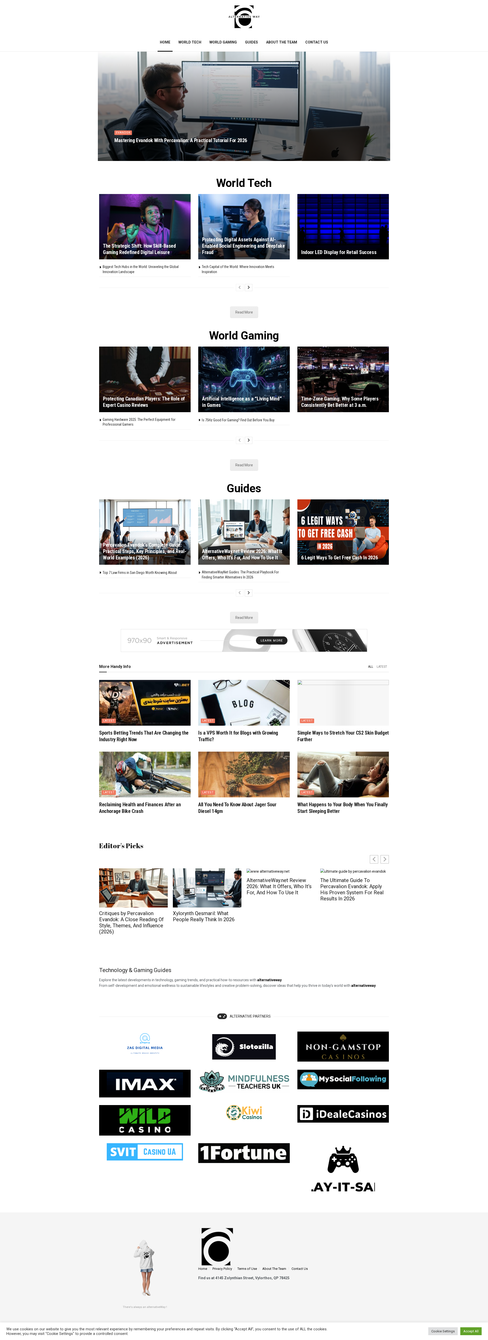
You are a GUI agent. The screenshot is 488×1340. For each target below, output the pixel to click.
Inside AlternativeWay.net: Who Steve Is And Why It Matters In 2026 (349, 919)
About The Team (281, 42)
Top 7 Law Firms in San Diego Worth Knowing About (140, 573)
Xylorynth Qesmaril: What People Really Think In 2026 (130, 916)
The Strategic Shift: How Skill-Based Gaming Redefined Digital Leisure (139, 249)
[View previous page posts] (239, 287)
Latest (382, 666)
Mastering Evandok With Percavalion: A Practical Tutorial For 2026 (180, 140)
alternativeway (363, 986)
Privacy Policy (222, 1269)
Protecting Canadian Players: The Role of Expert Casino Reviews (144, 402)
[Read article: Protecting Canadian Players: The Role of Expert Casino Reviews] (145, 379)
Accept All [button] (471, 1331)
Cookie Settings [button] (443, 1331)
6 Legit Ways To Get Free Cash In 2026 (339, 558)
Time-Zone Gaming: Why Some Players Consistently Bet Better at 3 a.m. (339, 402)
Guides (251, 42)
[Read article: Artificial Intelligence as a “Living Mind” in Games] (244, 379)
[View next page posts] (248, 287)
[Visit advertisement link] (244, 640)
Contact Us (316, 42)
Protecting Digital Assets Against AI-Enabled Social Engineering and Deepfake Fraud (243, 245)
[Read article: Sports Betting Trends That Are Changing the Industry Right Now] (145, 703)
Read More (244, 312)
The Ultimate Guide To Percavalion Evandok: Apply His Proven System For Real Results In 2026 (278, 889)
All (370, 666)
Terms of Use (247, 1269)
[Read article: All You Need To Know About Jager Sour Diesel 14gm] (244, 774)
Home (165, 42)
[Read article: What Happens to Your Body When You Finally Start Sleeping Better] (343, 774)
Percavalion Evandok (135, 149)
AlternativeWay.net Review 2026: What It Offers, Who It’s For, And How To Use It (242, 554)
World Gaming (223, 42)
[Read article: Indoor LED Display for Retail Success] (343, 226)
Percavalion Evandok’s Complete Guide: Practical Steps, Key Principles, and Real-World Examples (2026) (144, 551)
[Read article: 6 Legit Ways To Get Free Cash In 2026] (343, 532)
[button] (384, 859)
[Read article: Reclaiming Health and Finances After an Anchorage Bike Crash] (145, 774)
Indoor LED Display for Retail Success (338, 252)
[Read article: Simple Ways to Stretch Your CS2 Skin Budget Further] (343, 703)
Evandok (123, 132)
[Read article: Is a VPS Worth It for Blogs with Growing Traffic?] (244, 703)
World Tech (189, 42)
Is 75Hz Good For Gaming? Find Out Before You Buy (238, 420)
